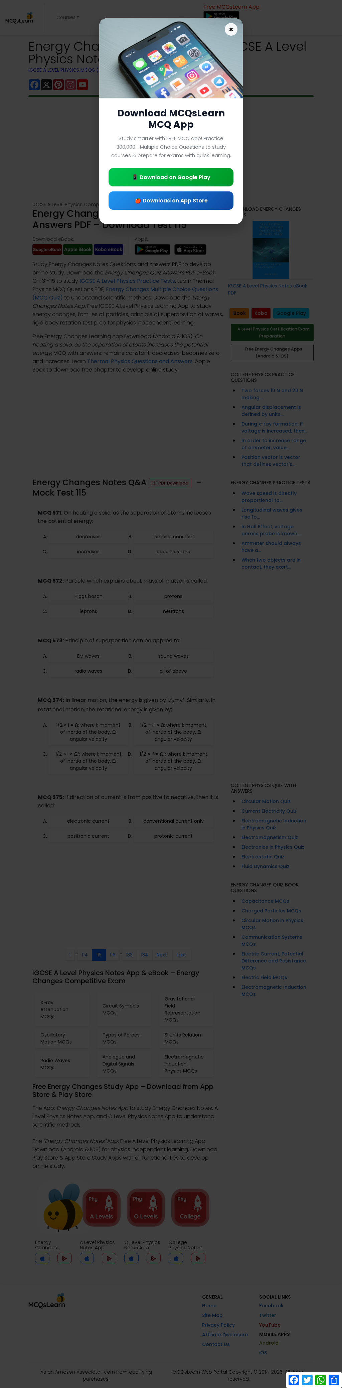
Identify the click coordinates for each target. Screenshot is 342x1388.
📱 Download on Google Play (171, 177)
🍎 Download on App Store (171, 200)
